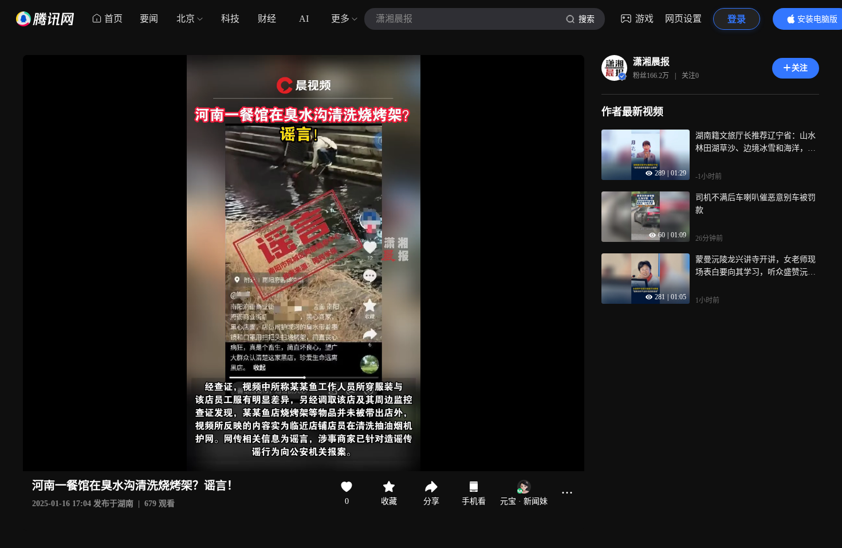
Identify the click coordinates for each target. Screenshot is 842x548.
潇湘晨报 (651, 61)
